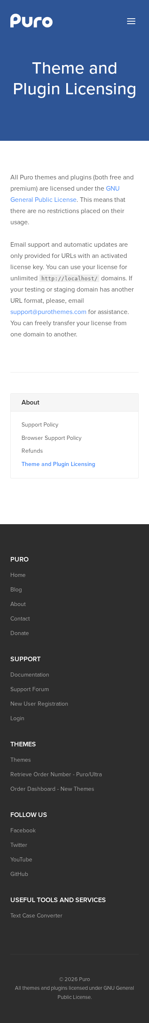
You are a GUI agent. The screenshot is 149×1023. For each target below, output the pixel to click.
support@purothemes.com (48, 312)
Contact (20, 618)
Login (17, 718)
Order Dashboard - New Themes (52, 788)
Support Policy (40, 424)
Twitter (18, 845)
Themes (20, 759)
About (30, 402)
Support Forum (29, 689)
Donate (19, 633)
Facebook (23, 830)
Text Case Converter (36, 915)
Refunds (32, 450)
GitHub (19, 874)
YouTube (21, 859)
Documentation (29, 674)
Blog (16, 589)
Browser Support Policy (52, 438)
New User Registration (39, 703)
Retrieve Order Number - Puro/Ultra (56, 774)
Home (18, 575)
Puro (84, 979)
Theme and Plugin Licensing (58, 464)
